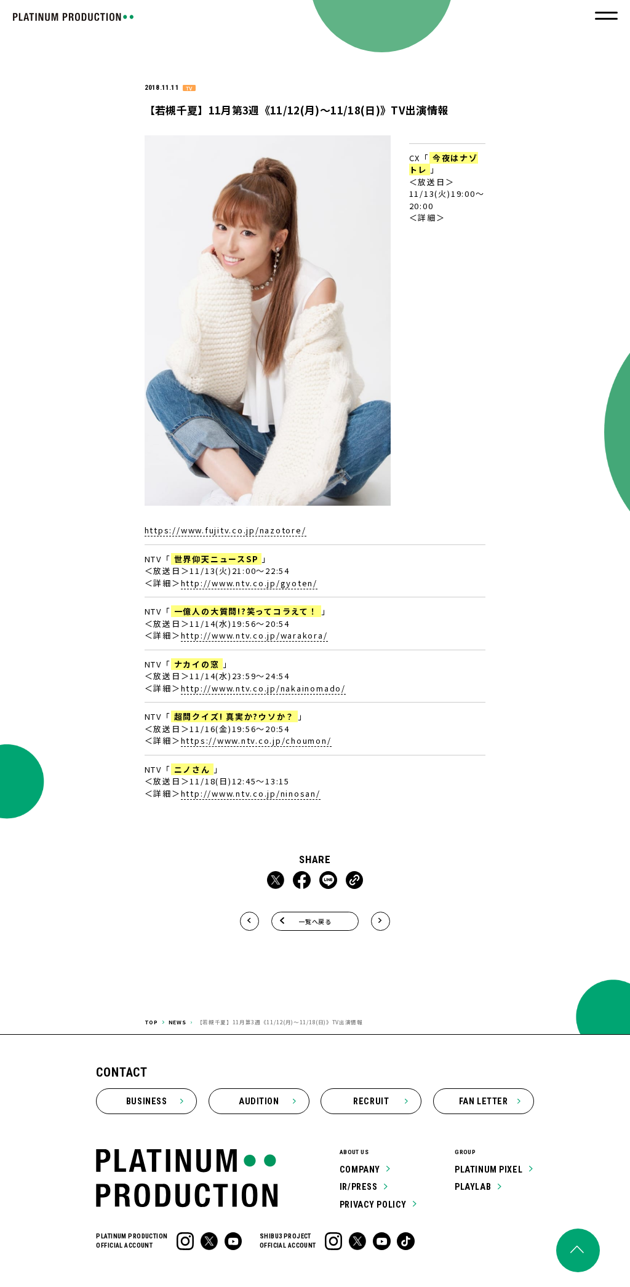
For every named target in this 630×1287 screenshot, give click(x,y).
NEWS (177, 1022)
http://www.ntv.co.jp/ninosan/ (251, 793)
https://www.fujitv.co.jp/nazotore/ (225, 530)
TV (189, 88)
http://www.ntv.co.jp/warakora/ (254, 635)
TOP (151, 1022)
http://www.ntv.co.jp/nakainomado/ (263, 688)
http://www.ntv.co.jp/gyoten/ (249, 583)
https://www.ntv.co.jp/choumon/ (256, 740)
